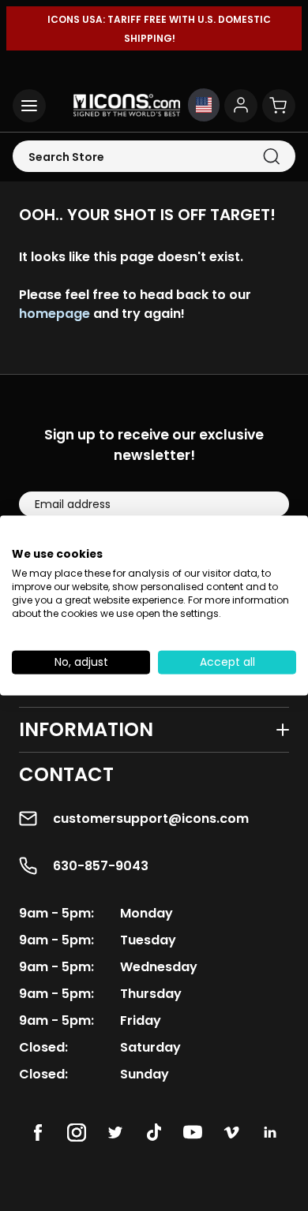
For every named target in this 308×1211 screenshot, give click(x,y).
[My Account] (240, 105)
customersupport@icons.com (151, 818)
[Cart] (278, 105)
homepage (54, 314)
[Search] (271, 156)
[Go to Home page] (126, 105)
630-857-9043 (100, 866)
